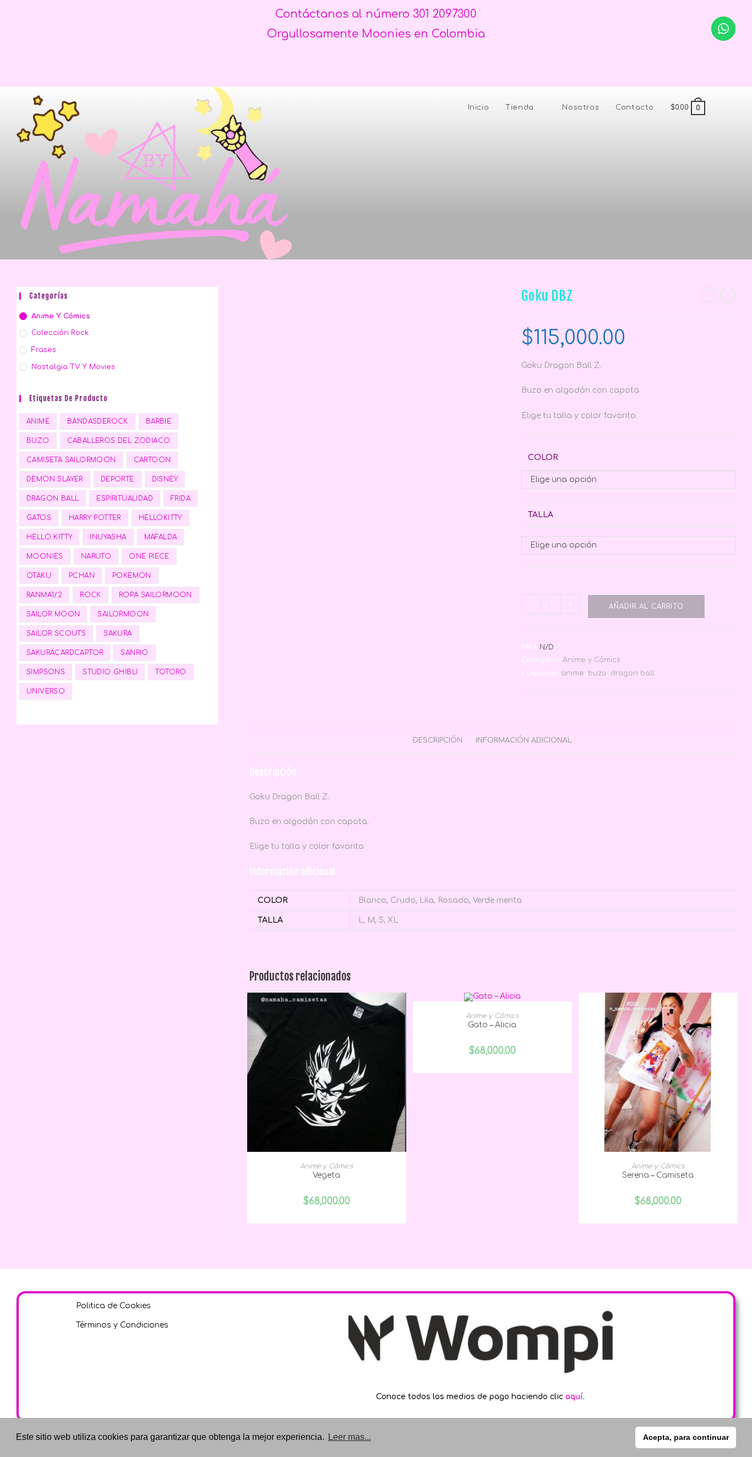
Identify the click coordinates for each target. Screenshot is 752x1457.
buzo (597, 673)
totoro (170, 672)
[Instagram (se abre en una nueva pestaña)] (385, 65)
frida (180, 498)
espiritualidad (124, 498)
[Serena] (658, 1072)
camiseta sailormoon (71, 460)
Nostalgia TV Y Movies (73, 367)
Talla (540, 515)
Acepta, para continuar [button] (686, 1437)
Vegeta (326, 1175)
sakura (117, 633)
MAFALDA (160, 537)
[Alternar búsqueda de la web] (724, 107)
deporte (117, 479)
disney (165, 479)
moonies (44, 556)
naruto (96, 556)
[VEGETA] (326, 1072)
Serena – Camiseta (658, 1175)
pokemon (131, 575)
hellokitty (160, 518)
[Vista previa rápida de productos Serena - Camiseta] (732, 1012)
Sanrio (134, 653)
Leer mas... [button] (349, 1437)
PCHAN (82, 575)
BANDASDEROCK (97, 421)
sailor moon (53, 614)
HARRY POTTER (95, 518)
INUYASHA (108, 537)
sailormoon (123, 614)
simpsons (45, 672)
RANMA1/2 (44, 595)
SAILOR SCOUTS (56, 633)
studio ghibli (110, 672)
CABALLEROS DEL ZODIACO (119, 441)
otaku (38, 575)
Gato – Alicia (492, 1025)
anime (572, 673)
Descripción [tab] (437, 740)
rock (90, 595)
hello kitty (49, 537)
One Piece (149, 556)
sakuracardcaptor (64, 653)
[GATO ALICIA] (492, 997)
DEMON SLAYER (54, 479)
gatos (38, 518)
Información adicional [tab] (524, 740)
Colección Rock (60, 333)
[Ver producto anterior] (708, 294)
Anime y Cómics (591, 660)
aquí (574, 1397)
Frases (43, 350)
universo (45, 691)
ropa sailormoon (155, 595)
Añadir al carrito (646, 606)
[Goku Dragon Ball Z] (292, 294)
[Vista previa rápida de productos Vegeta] (401, 1012)
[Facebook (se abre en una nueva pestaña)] (367, 65)
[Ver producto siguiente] (727, 294)
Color (543, 457)
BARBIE (158, 421)
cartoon (152, 460)
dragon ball (633, 673)
